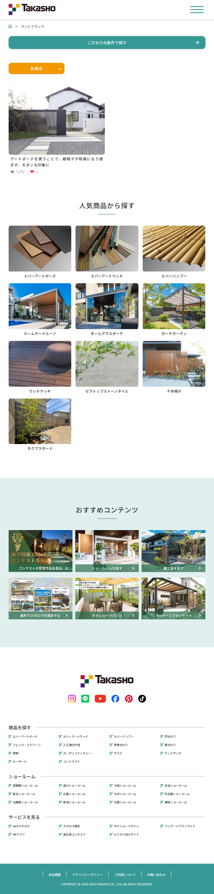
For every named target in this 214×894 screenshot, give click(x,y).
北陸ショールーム (125, 802)
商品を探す (20, 727)
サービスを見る (24, 817)
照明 (15, 753)
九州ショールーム (125, 793)
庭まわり (170, 744)
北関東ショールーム (25, 802)
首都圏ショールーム (25, 785)
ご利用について (125, 874)
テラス (118, 753)
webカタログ (21, 826)
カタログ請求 (71, 826)
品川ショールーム (74, 785)
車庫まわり (121, 744)
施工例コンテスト (74, 834)
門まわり (170, 736)
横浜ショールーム (176, 802)
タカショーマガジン (126, 826)
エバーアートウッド (75, 736)
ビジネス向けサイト (126, 834)
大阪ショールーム (125, 785)
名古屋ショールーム (177, 793)
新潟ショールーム (74, 802)
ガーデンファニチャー (77, 753)
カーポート (20, 761)
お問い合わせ (156, 874)
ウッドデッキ (173, 753)
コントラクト (71, 761)
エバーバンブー (124, 736)
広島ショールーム (74, 793)
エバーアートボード (25, 736)
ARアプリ (19, 834)
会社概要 (54, 874)
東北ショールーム (24, 793)
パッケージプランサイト (180, 826)
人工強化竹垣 (71, 744)
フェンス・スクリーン (27, 744)
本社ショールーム (176, 785)
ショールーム (22, 776)
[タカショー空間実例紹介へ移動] (10, 26)
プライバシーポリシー (87, 874)
